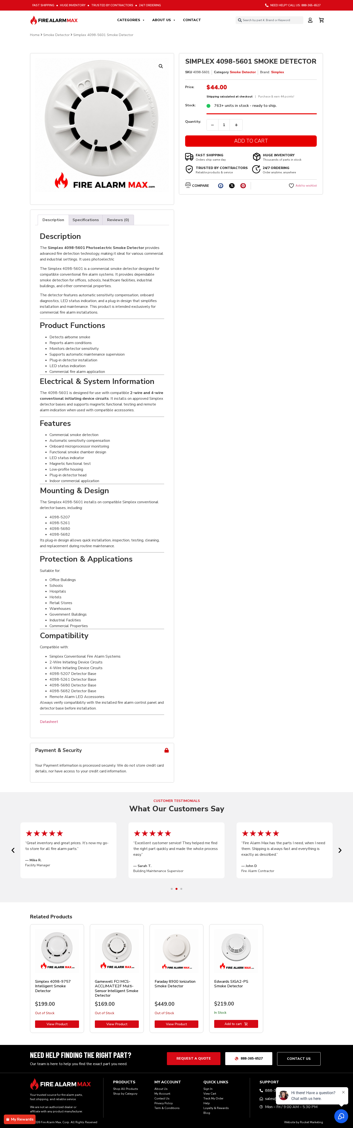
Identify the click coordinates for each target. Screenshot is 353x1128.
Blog (206, 1113)
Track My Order (213, 1098)
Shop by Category (125, 1094)
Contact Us (162, 1098)
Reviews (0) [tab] (118, 220)
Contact (192, 20)
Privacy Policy (163, 1103)
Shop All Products (125, 1089)
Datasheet (49, 721)
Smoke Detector (56, 34)
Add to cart (233, 1024)
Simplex (277, 72)
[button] (161, 66)
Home (35, 34)
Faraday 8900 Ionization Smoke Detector (175, 984)
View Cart (209, 1094)
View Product (57, 1024)
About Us (161, 20)
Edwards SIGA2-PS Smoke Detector (231, 984)
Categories (128, 20)
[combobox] (269, 20)
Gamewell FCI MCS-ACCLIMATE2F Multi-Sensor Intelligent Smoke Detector (116, 988)
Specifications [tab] (86, 220)
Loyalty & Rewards (216, 1108)
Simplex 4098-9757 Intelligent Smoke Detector (53, 986)
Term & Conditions (167, 1108)
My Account (162, 1094)
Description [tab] (53, 220)
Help (206, 1103)
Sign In (208, 1089)
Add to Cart (251, 141)
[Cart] (321, 19)
